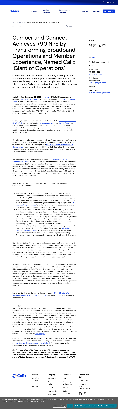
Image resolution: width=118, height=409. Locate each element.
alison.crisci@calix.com (97, 74)
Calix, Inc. (45, 97)
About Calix (52, 378)
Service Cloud (64, 123)
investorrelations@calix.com (99, 93)
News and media (51, 383)
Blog (64, 378)
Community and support (67, 383)
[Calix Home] (23, 11)
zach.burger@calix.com (97, 83)
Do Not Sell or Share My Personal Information (100, 406)
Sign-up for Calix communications (84, 386)
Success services (35, 385)
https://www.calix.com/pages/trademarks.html (32, 343)
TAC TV (65, 388)
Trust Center (52, 395)
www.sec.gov (40, 334)
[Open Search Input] (104, 2)
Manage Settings (59, 406)
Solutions (35, 375)
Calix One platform (35, 379)
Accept (70, 406)
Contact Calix (83, 381)
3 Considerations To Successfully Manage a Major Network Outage (40, 294)
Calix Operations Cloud (46, 123)
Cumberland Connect (28, 99)
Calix (93, 57)
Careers (50, 388)
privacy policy (43, 399)
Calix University (66, 392)
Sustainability (52, 391)
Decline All (78, 406)
